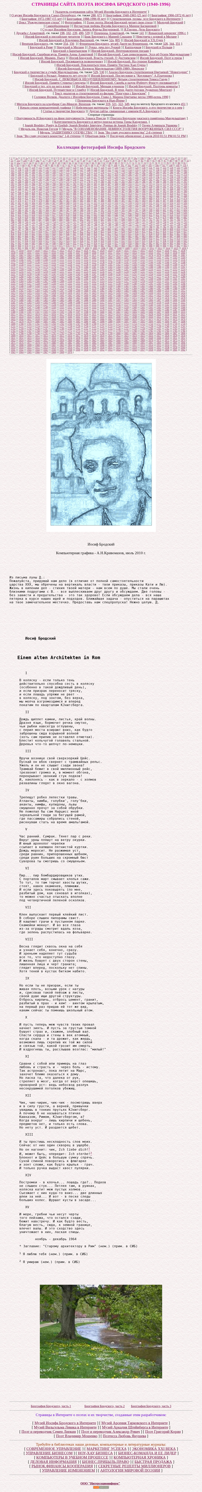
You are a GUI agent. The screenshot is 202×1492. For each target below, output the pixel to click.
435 (95, 196)
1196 (37, 269)
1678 (21, 321)
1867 (126, 340)
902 (95, 238)
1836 (53, 338)
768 (68, 227)
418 (157, 193)
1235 (175, 272)
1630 (167, 314)
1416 (37, 293)
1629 (158, 314)
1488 (86, 300)
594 (116, 210)
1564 (167, 307)
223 (68, 177)
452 (33, 198)
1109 (45, 260)
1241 (45, 274)
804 (137, 229)
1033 (142, 250)
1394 (37, 291)
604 (185, 210)
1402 (102, 291)
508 (61, 203)
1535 (110, 305)
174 (88, 172)
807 (157, 229)
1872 (167, 340)
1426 (118, 293)
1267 (78, 276)
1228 (118, 272)
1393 (29, 291)
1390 (183, 288)
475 (12, 201)
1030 (118, 250)
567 (109, 208)
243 (26, 179)
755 (157, 224)
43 (142, 160)
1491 (110, 300)
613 (68, 212)
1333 (78, 283)
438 (116, 196)
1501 (13, 302)
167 (40, 172)
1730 (86, 326)
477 (26, 201)
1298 (150, 279)
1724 (37, 326)
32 (72, 160)
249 (68, 179)
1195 (29, 269)
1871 (158, 340)
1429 (142, 293)
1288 (69, 279)
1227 (110, 272)
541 (109, 205)
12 (75, 158)
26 (31, 160)
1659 (45, 319)
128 (130, 167)
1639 (61, 317)
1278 (167, 276)
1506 (53, 302)
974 (54, 246)
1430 (150, 293)
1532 (86, 305)
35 (89, 160)
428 (47, 196)
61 (70, 163)
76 (156, 163)
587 (68, 210)
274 (61, 182)
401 (40, 193)
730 (164, 222)
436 (102, 196)
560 (61, 208)
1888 (118, 343)
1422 (86, 293)
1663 (78, 319)
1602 (118, 312)
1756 (118, 328)
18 (123, 158)
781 (157, 227)
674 (130, 217)
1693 (142, 321)
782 (164, 227)
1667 (110, 319)
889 (185, 236)
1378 (86, 288)
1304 (21, 281)
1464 (69, 298)
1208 (134, 269)
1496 (150, 300)
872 (68, 236)
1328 (37, 283)
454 (47, 198)
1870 (150, 340)
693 (88, 220)
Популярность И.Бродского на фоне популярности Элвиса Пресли (61, 118)
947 (47, 243)
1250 (118, 274)
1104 (183, 257)
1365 (158, 286)
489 (109, 201)
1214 (183, 269)
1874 (183, 340)
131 (150, 167)
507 (54, 203)
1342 (150, 283)
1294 (118, 279)
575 (164, 208)
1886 (102, 343)
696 (109, 220)
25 (12, 160)
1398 (69, 291)
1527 (45, 305)
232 (130, 177)
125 (109, 167)
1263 (45, 276)
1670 (134, 319)
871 (61, 236)
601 (164, 210)
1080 (167, 255)
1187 (142, 267)
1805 (158, 333)
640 (75, 215)
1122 (150, 260)
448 (185, 196)
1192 (183, 267)
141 (141, 33)
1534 (102, 305)
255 (109, 179)
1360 (118, 286)
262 (157, 179)
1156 (69, 264)
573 (150, 208)
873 (75, 236)
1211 (158, 269)
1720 (183, 324)
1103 (175, 257)
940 (178, 241)
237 (164, 177)
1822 (118, 335)
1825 (142, 335)
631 (12, 215)
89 (52, 165)
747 (102, 224)
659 (26, 217)
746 (95, 224)
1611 (13, 314)
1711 (110, 324)
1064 (37, 255)
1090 (69, 257)
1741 (175, 326)
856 (137, 234)
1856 (37, 340)
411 (109, 193)
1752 (86, 328)
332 (102, 186)
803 (130, 229)
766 (54, 227)
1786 (183, 331)
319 (108, 104)
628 (171, 212)
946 (40, 243)
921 (47, 241)
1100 (150, 257)
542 (116, 205)
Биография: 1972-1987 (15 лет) (42, 19)
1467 (94, 298)
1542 (167, 305)
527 (12, 205)
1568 (21, 309)
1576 (86, 309)
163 (12, 172)
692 (81, 220)
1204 (102, 269)
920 (40, 241)
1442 (69, 295)
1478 (183, 298)
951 (75, 243)
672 (116, 217)
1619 (78, 314)
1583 (142, 309)
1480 (21, 300)
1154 (53, 264)
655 (178, 215)
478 (33, 201)
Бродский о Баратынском (70, 50)
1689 (110, 321)
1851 (175, 338)
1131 (45, 262)
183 (150, 172)
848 (81, 234)
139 (26, 170)
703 (157, 220)
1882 (69, 343)
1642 (86, 317)
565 (95, 208)
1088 (53, 257)
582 (33, 210)
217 (26, 177)
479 (40, 201)
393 (164, 191)
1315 (110, 281)
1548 (37, 307)
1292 (102, 279)
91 (63, 165)
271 (40, 182)
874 (81, 236)
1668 (118, 319)
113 (26, 167)
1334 (86, 283)
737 (33, 224)
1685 (78, 321)
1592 (37, 312)
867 (33, 236)
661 (40, 217)
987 (144, 246)
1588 (183, 309)
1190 (167, 267)
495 (150, 201)
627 (164, 212)
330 (88, 186)
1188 (150, 267)
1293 (110, 279)
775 (116, 227)
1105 (13, 260)
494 (144, 201)
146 (75, 170)
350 (47, 189)
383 (95, 191)
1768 (37, 331)
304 (88, 184)
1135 (78, 262)
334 (116, 186)
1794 (69, 333)
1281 (13, 279)
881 (130, 236)
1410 (167, 291)
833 (157, 231)
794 (68, 229)
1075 (126, 255)
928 (95, 241)
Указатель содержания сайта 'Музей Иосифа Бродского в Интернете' (101, 11)
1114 (86, 260)
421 (178, 193)
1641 (78, 317)
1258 (183, 274)
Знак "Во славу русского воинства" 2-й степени (130, 132)
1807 (175, 333)
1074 (118, 255)
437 (109, 196)
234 (144, 177)
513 (95, 203)
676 (144, 217)
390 (144, 191)
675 (137, 217)
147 (81, 170)
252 (88, 179)
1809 (13, 335)
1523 (13, 305)
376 (47, 191)
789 (33, 229)
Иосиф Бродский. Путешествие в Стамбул (57, 90)
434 (88, 196)
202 (102, 175)
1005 (95, 248)
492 (130, 201)
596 (130, 210)
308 (116, 184)
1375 (61, 288)
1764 (183, 328)
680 (171, 217)
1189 (158, 267)
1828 (167, 335)
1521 (175, 302)
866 (26, 236)
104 (143, 165)
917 (19, 241)
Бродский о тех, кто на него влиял (47, 86)
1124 (167, 260)
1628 (150, 314)
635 (40, 215)
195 (54, 175)
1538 (134, 305)
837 (185, 231)
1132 (53, 262)
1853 (13, 340)
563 (81, 208)
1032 (134, 250)
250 (75, 179)
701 (144, 220)
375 (40, 191)
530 (101, 72)
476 (19, 201)
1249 (110, 274)
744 (81, 224)
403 (54, 193)
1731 (94, 326)
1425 (110, 293)
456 (61, 198)
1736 (134, 326)
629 (178, 212)
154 (130, 170)
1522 (183, 302)
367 (164, 189)
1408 (150, 291)
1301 (175, 279)
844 (54, 234)
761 (19, 227)
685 (26, 220)
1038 (183, 250)
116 (47, 167)
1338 (118, 283)
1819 (94, 335)
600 (157, 210)
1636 (37, 317)
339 (150, 186)
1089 (61, 257)
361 (123, 189)
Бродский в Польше (159, 47)
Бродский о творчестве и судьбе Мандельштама (46, 72)
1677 (13, 321)
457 (68, 198)
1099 (142, 257)
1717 (158, 324)
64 (87, 163)
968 (12, 246)
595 (123, 210)
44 (148, 160)
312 (144, 184)
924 (68, 241)
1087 (45, 257)
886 (164, 236)
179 (123, 172)
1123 (158, 260)
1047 (78, 253)
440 (130, 196)
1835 (45, 338)
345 (12, 189)
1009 (127, 248)
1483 (45, 300)
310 (130, 184)
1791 (45, 333)
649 (137, 215)
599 (150, 210)
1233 (158, 272)
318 (185, 184)
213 (178, 175)
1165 (142, 264)
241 (12, 179)
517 (123, 203)
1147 (175, 262)
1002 (70, 248)
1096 (118, 257)
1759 (142, 328)
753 (144, 224)
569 (123, 208)
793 (61, 229)
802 (123, 229)
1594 (53, 312)
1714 (134, 324)
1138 (102, 262)
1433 (175, 293)
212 (171, 175)
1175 (45, 267)
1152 (37, 264)
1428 (134, 293)
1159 (94, 264)
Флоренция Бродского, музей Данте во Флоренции (113, 43)
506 (47, 203)
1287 (61, 279)
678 (157, 217)
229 (109, 177)
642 (88, 215)
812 (12, 231)
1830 (183, 335)
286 (144, 182)
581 (26, 210)
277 (81, 182)
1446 (102, 295)
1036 (167, 250)
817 (47, 231)
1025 (78, 250)
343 (178, 186)
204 (116, 175)
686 (33, 220)
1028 (102, 250)
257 (123, 179)
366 (157, 189)
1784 (167, 331)
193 (40, 175)
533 (54, 205)
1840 (86, 338)
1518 (150, 302)
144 (61, 170)
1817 (78, 335)
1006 (103, 248)
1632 (183, 314)
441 (137, 196)
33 (78, 160)
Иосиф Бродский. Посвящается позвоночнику (72, 61)
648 (130, 215)
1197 (45, 269)
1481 (29, 300)
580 (19, 210)
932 (123, 241)
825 (102, 231)
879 (116, 236)
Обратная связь (95, 136)
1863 (94, 340)
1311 (78, 281)
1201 (78, 269)
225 (81, 177)
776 (123, 227)
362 (130, 189)
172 (75, 172)
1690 (118, 321)
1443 (78, 295)
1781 (142, 331)
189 (12, 175)
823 (88, 231)
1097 (126, 257)
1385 (142, 288)
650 (144, 215)
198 (62, 33)
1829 (175, 335)
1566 (183, 307)
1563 (158, 307)
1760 (150, 328)
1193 (13, 269)
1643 (94, 317)
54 (30, 163)
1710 (102, 324)
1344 (167, 283)
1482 (37, 300)
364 (144, 189)
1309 (61, 281)
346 (19, 189)
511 (81, 203)
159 (164, 170)
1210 (150, 269)
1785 (175, 331)
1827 (158, 335)
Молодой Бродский (170, 22)
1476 (167, 298)
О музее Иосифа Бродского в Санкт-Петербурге (43, 15)
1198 (53, 269)
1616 (53, 314)
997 (33, 248)
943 (19, 243)
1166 (150, 264)
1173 (29, 267)
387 (123, 191)
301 (68, 184)
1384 (134, 288)
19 (129, 158)
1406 (134, 291)
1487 (78, 300)
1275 (142, 276)
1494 (134, 300)
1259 (13, 276)
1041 (29, 253)
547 (150, 205)
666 (75, 217)
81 (184, 163)
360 (116, 189)
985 (130, 246)
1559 (126, 307)
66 (99, 163)
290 (171, 182)
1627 (142, 314)
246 (47, 179)
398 (19, 193)
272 (47, 182)
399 (26, 193)
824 (95, 231)
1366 (167, 286)
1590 (21, 312)
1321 (158, 281)
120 (75, 167)
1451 (142, 295)
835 (171, 231)
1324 (183, 281)
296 (33, 184)
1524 (21, 305)
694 (95, 220)
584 (47, 210)
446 (171, 196)
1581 (126, 309)
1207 (126, 269)
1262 (37, 276)
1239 (29, 274)
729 (157, 222)
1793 (61, 333)
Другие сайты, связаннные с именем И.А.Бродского (124, 111)
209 (150, 175)
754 (150, 224)
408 (88, 193)
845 (61, 234)
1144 (150, 262)
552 (185, 205)
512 (88, 203)
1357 (94, 286)
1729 (78, 326)
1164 (134, 264)
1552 (69, 307)
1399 (78, 291)
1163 (126, 264)
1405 (126, 291)
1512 (102, 302)
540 (102, 205)
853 (116, 234)
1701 (29, 324)
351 (178, 43)
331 (95, 186)
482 (61, 201)
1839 (78, 338)
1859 (61, 340)
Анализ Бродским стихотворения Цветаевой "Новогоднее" (148, 72)
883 (144, 236)
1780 (134, 331)
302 (75, 184)
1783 (158, 331)
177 (109, 172)
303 (81, 184)
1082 (183, 255)
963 (157, 243)
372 (19, 191)
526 (185, 203)
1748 (53, 328)
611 (54, 212)
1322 (167, 281)
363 (137, 189)
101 (122, 165)
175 (95, 172)
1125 (175, 260)
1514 (118, 302)
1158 (86, 264)
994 (12, 248)
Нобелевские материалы (92, 107)
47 (165, 160)
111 (12, 167)
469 (150, 198)
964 (164, 243)
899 (75, 238)
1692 (134, 321)
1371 (29, 288)
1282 (21, 279)
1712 (118, 324)
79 (173, 163)
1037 (175, 250)
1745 (29, 328)
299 (54, 184)
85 (29, 165)
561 (68, 208)
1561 (142, 307)
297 (40, 184)
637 (54, 215)
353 (68, 189)
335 (123, 186)
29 (55, 160)
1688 (102, 321)
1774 (86, 331)
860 (164, 234)
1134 (69, 262)
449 (12, 198)
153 (123, 170)
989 (157, 246)
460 (88, 198)
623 (137, 212)
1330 (53, 283)
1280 (183, 276)
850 (95, 234)
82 (12, 165)
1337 (110, 283)
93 (75, 165)
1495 (142, 300)
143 (54, 170)
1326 (21, 283)
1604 (134, 312)
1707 (78, 324)
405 (68, 193)
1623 (110, 314)
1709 (94, 324)
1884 (86, 343)
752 (137, 224)
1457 (13, 298)
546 (144, 205)
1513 (110, 302)
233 (137, 177)
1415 (29, 293)
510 (75, 203)
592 (102, 210)
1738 (150, 326)
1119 (126, 260)
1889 (126, 343)
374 (33, 191)
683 (12, 220)
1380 (102, 288)
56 (41, 163)
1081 (175, 255)
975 (61, 246)
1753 (94, 328)
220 (47, 177)
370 (185, 189)
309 (123, 184)
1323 (175, 281)
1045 (61, 253)
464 (116, 198)
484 (75, 201)
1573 (61, 309)
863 (185, 234)
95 (86, 165)
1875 (13, 343)
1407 (142, 291)
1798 (102, 333)
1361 (126, 286)
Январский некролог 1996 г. (167, 33)
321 (114, 104)
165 (26, 172)
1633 (13, 317)
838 (12, 234)
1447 (110, 295)
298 (47, 184)
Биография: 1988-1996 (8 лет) (86, 19)
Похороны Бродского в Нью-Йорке (101, 100)
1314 (102, 281)
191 (26, 175)
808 (164, 229)
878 (109, 236)
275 (68, 182)
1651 (158, 317)
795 (75, 229)
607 (26, 212)
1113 (78, 260)
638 (61, 215)
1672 (150, 319)
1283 (29, 279)
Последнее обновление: (148, 136)
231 (123, 177)
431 (68, 196)
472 (171, 198)
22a (172, 158)
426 (33, 196)
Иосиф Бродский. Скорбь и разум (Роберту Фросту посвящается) (133, 82)
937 (157, 241)
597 (137, 210)
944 (26, 243)
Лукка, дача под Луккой (104, 47)
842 (40, 234)
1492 (118, 300)
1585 (158, 309)
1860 (69, 340)
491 (123, 201)
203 (109, 175)
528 (19, 205)
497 (164, 201)
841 (33, 234)
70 (122, 163)
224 (75, 177)
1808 (183, 333)
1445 (94, 295)
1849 (158, 338)
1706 (69, 324)
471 (164, 198)
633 (26, 215)
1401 (94, 291)
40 (125, 160)
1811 (29, 335)
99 (109, 165)
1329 (45, 283)
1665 (94, 319)
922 (54, 241)
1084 (21, 257)
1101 (158, 257)
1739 (158, 326)
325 (54, 186)
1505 (45, 302)
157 (150, 170)
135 (178, 167)
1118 (118, 260)
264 (171, 179)
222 (61, 177)
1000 (54, 248)
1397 (61, 291)
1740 (167, 326)
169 (54, 172)
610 (47, 212)
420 (171, 193)
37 (101, 160)
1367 (175, 286)
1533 (94, 305)
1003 (79, 248)
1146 (167, 262)
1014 (168, 248)
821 (75, 231)
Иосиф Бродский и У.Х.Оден (143, 40)
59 (59, 163)
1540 (150, 305)
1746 (37, 328)
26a (37, 160)
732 (178, 222)
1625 (126, 314)
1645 (110, 317)
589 (81, 210)
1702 (37, 324)
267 (12, 182)
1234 (167, 272)
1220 (53, 272)
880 (123, 236)
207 (137, 175)
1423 (94, 293)
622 (130, 212)
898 (68, 238)
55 (36, 163)
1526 (37, 305)
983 (116, 246)
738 (40, 224)
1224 (86, 272)
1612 (21, 314)
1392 (21, 291)
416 (144, 193)
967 (185, 243)
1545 (13, 307)
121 (81, 167)
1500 (183, 300)
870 (54, 236)
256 (116, 179)
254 (102, 179)
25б (25, 160)
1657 (29, 319)
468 (144, 198)
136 (185, 167)
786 (12, 229)
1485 (61, 300)
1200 (69, 269)
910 (150, 238)
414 (130, 193)
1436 (21, 295)
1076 (134, 255)
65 (93, 163)
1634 (21, 317)
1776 (102, 331)
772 (95, 227)
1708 (86, 324)
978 (81, 246)
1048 (86, 253)
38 (113, 160)
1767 (29, 331)
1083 (13, 257)
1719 (175, 324)
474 (185, 198)
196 (61, 175)
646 (116, 215)
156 (144, 170)
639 (68, 215)
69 (116, 163)
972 (40, 246)
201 (95, 175)
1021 (45, 250)
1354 (69, 286)
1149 (13, 264)
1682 (53, 321)
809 (171, 229)
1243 (61, 274)
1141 (126, 262)
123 (95, 167)
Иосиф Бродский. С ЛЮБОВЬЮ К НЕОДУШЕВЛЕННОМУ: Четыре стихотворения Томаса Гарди (101, 79)
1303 (13, 281)
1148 (183, 262)
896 (54, 238)
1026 (86, 250)
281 (109, 182)
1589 (13, 312)
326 (61, 186)
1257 (175, 274)
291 (178, 182)
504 (33, 203)
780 (150, 227)
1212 (167, 269)
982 (109, 246)
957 (116, 243)
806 (150, 229)
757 (171, 224)
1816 (69, 335)
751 (130, 224)
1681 (45, 321)
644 (102, 215)
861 (171, 234)
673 (123, 217)
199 (81, 175)
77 (162, 163)
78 (167, 163)
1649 (142, 317)
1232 (150, 272)
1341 (142, 283)
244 (33, 179)
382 (88, 191)
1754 (102, 328)
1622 (102, 314)
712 (40, 222)
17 (117, 158)
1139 (110, 262)
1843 (110, 338)
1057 (158, 253)
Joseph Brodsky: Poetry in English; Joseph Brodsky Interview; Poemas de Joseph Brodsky (81, 125)
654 (171, 215)
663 (54, 217)
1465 (78, 298)
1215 (13, 272)
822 (81, 231)
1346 (183, 283)
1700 (21, 324)
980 (95, 246)
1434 (183, 293)
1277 (158, 276)
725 (130, 222)
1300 (167, 279)
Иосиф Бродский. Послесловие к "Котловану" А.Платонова (131, 75)
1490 (102, 300)
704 (164, 220)
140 (33, 170)
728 (150, 222)
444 (157, 196)
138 (19, 170)
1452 (150, 295)
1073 (110, 255)
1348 (21, 286)
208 (144, 175)
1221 (61, 272)
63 (81, 163)
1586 (167, 309)
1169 (175, 264)
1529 (61, 305)
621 (123, 212)
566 (102, 208)
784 (178, 227)
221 (54, 177)
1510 (86, 302)
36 (95, 160)
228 (102, 177)
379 (68, 191)
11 (69, 158)
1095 (110, 257)
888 (178, 236)
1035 (158, 250)
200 (88, 175)
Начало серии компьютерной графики (45, 107)
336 (130, 186)
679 (164, 217)
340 (157, 186)
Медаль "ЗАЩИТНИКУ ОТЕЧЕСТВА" (67, 132)
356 (71, 43)
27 (44, 160)
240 (185, 177)
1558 (118, 307)
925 (75, 241)
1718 (167, 324)
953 (88, 243)
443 (150, 196)
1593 (45, 312)
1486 (69, 300)
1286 (53, 279)
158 (157, 170)
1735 (126, 326)
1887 (110, 343)
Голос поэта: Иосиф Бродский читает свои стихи (120, 22)
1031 (126, 250)
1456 (183, 295)
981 (102, 246)
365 (150, 189)
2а (26, 158)
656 (185, 215)
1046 (69, 253)
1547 (29, 307)
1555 (94, 307)
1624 (118, 314)
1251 (126, 274)
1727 (61, 326)
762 (26, 227)
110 (184, 165)
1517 (142, 302)
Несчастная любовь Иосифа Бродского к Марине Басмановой (115, 26)
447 (178, 196)
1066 (53, 255)
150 (102, 170)
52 (12, 163)
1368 (183, 286)
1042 (37, 253)
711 (33, 222)
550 (171, 205)
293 (12, 184)
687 (40, 220)
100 (115, 165)
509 (68, 203)
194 (47, 175)
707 (185, 220)
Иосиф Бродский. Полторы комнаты (153, 86)
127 (123, 167)
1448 (118, 295)
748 (109, 224)
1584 (150, 309)
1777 (110, 331)
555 (26, 208)
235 (150, 177)
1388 (167, 288)
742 (68, 224)
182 (144, 172)
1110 (53, 260)
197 (68, 175)
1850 (167, 338)
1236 (183, 272)
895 (47, 238)
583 (40, 210)
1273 (126, 276)
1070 (86, 255)
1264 (53, 276)
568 (116, 208)
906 (123, 238)
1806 (167, 333)
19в (149, 158)
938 (164, 241)
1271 (110, 276)
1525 (29, 305)
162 (185, 170)
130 (144, 167)
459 (81, 198)
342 (171, 186)
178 (116, 172)
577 (178, 208)
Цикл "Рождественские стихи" (39, 22)
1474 (150, 298)
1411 (175, 291)
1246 (86, 274)
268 (19, 182)
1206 (118, 269)
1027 (94, 250)
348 (33, 189)
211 (164, 175)
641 (81, 215)
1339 (126, 283)
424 (19, 196)
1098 (134, 257)
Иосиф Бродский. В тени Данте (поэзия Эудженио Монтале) (131, 90)
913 (171, 238)
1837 (61, 338)
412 (116, 193)
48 (170, 160)
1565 (175, 307)
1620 (86, 314)
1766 (21, 331)
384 (102, 191)
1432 (167, 293)
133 (164, 167)
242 (19, 179)
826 (109, 231)
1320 (150, 281)
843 (47, 234)
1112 (69, 260)
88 (46, 165)
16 (112, 158)
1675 (175, 319)
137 (12, 170)
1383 (126, 288)
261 (150, 179)
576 (171, 208)
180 (130, 172)
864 (12, 236)
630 (185, 212)
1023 (61, 250)
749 (116, 224)
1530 (69, 305)
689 (61, 220)
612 (61, 212)
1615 (45, 314)
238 (171, 177)
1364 (150, 286)
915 (185, 238)
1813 (45, 335)
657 (12, 217)
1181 (94, 267)
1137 (94, 262)
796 (81, 229)
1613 (29, 314)
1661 (61, 319)
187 (178, 172)
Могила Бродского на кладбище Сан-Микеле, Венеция (53, 104)
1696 (167, 321)
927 (88, 241)
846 (68, 234)
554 (19, 208)
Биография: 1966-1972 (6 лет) (171, 15)
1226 (102, 272)
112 (19, 167)
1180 (86, 267)
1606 (150, 312)
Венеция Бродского (35, 43)
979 (88, 246)
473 (178, 198)
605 (12, 212)
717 (75, 222)
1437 (29, 295)
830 (137, 231)
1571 (45, 309)
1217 (29, 272)
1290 (86, 279)
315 (164, 184)
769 (75, 227)
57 (47, 163)
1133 (61, 262)
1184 (118, 267)
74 (144, 163)
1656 (21, 319)
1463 (61, 298)
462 (102, 198)
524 (171, 203)
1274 (134, 276)
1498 (167, 300)
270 (33, 182)
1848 (150, 338)
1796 (86, 333)
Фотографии (73, 22)
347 (26, 189)
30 (61, 160)
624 (144, 212)
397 (12, 193)
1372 (37, 288)
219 (40, 177)
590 (88, 210)
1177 (61, 267)
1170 (183, 264)
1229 (126, 272)
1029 (110, 250)
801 (116, 229)
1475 (158, 298)
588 (75, 210)
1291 (94, 279)
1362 (134, 286)
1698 (183, 321)
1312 (86, 281)
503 (26, 203)
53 (24, 163)
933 (130, 241)
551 (178, 205)
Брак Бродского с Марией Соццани (108, 36)
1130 (37, 262)
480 (47, 201)
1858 (53, 340)
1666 (102, 319)
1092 (86, 257)
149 (95, 170)
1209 (142, 269)
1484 (53, 300)
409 (95, 193)
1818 (86, 335)
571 (137, 208)
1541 (158, 305)
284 (130, 182)
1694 (150, 321)
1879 (45, 343)
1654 (183, 317)
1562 (150, 307)
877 (102, 236)
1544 (183, 305)
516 (116, 203)
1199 (61, 269)
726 (137, 222)
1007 (111, 248)
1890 (134, 343)
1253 (142, 274)
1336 (102, 283)
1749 (61, 328)
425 (26, 196)
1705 (61, 324)
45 (153, 160)
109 (178, 165)
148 (88, 170)
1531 (78, 305)
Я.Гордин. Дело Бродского (142, 29)
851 (102, 234)
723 (116, 222)
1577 (94, 309)
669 (95, 217)
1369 (13, 288)
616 (88, 212)
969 (19, 246)
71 (127, 163)
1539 (142, 305)
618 (102, 212)
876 (95, 236)
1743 (13, 328)
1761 (158, 328)
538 (88, 205)
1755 (110, 328)
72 (133, 163)
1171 (13, 267)
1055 (142, 253)
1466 (86, 298)
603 (178, 210)
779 (144, 227)
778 (137, 227)
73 (139, 163)
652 (157, 215)
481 (54, 201)
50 (182, 160)
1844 (118, 338)
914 (178, 238)
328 (165, 43)
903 (102, 238)
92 (69, 165)
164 (19, 172)
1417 (45, 293)
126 (116, 167)
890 (12, 238)
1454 (167, 295)
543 (123, 205)
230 (116, 177)
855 (130, 234)
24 (184, 158)
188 (185, 172)
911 (157, 238)
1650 (150, 317)
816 (40, 231)
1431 (158, 293)
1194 (21, 269)
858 (150, 234)
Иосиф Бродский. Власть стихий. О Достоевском (102, 58)
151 (109, 170)
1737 (142, 326)
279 (95, 182)
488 (102, 201)
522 (157, 203)
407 (81, 193)
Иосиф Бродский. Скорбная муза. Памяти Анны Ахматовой (52, 54)
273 (54, 182)
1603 (126, 312)
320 (19, 186)
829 (130, 231)
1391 (13, 291)
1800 (118, 333)
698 (123, 220)
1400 (86, 291)
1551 (61, 307)
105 (150, 165)
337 (137, 186)
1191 (175, 267)
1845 (126, 338)
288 (93, 15)
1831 (13, 338)
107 (164, 165)
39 (119, 160)
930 (109, 241)
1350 (37, 286)
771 (88, 227)
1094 (102, 257)
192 (33, 175)
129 (137, 167)
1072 (102, 255)
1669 (126, 319)
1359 (110, 286)
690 (68, 220)
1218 (37, 272)
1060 (183, 253)
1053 (126, 253)
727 (144, 222)
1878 (37, 343)
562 (75, 208)
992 (178, 246)
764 (40, 227)
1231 (142, 272)
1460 (37, 298)
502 (19, 203)
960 (137, 243)
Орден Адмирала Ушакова (159, 125)
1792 (53, 333)
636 (47, 215)
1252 (134, 274)
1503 (29, 302)
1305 (29, 281)
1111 (61, 260)
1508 (69, 302)
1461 (45, 298)
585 (54, 210)
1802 (134, 333)
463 (109, 198)
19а (135, 158)
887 (171, 236)
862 (178, 234)
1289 (78, 279)
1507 (61, 302)
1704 (53, 324)
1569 (29, 309)
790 (40, 229)
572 (144, 208)
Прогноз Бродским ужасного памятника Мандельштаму (148, 118)
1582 (134, 309)
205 (123, 175)
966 (178, 243)
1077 (142, 255)
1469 (110, 298)
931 (116, 241)
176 (102, 172)
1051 (110, 253)
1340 (134, 283)
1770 (53, 331)
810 (178, 229)
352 (61, 189)
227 (95, 177)
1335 (94, 283)
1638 (53, 317)
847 (75, 234)
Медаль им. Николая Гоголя (39, 129)
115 (40, 167)
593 (109, 210)
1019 (29, 250)
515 (109, 203)
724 (123, 222)
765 (47, 227)
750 (123, 224)
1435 (13, 295)
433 (81, 196)
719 (88, 222)
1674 (167, 319)
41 (130, 160)
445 (164, 196)
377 (54, 191)
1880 (53, 343)
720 (95, 222)
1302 (183, 279)
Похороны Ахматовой (109, 33)
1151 (29, 264)
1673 (158, 319)
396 (185, 191)
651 (150, 215)
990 (164, 246)
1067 (61, 255)
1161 (110, 264)
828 (123, 231)
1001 (62, 248)
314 (157, 184)
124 (102, 167)
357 (95, 189)
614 (75, 212)
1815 (61, 335)
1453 (158, 295)
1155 (61, 264)
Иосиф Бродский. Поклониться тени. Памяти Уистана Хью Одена (101, 65)
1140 (118, 262)
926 (81, 241)
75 (150, 163)
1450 (134, 295)
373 (26, 191)
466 (130, 198)
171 (68, 172)
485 (81, 201)
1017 (13, 250)
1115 (94, 260)
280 (102, 182)
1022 (53, 250)
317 (178, 184)
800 (109, 229)
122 (88, 167)
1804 (150, 333)
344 (171, 43)
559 (54, 208)
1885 (94, 343)
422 (185, 193)
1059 (175, 253)
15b (105, 158)
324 (47, 186)
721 (102, 222)
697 (116, 220)
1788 (21, 333)
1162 (118, 264)
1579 (110, 309)
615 (81, 212)
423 (12, 196)
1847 (142, 338)
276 (75, 182)
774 (109, 227)
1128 (21, 262)
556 (33, 208)
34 (84, 160)
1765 (13, 331)
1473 (142, 298)
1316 (118, 281)
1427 (126, 293)
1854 (21, 340)
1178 (69, 267)
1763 (175, 328)
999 (47, 248)
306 (102, 184)
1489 (94, 300)
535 (68, 205)
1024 (69, 250)
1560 (134, 307)
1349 (29, 286)
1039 (13, 253)
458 (75, 198)
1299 (158, 279)
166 (33, 172)
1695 (158, 321)
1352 (53, 286)
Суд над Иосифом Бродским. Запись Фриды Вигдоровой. (81, 29)
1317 (126, 281)
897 (61, 238)
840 (26, 234)
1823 (126, 335)
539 (87, 33)
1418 (53, 293)
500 (185, 201)
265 (178, 179)
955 (102, 243)
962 (150, 243)
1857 (45, 340)
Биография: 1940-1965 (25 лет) (126, 15)
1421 (78, 293)
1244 (69, 274)
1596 (69, 312)
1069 (78, 255)
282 (116, 182)
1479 (13, 300)
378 (61, 191)
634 (33, 215)
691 (75, 220)
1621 (94, 314)
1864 (102, 340)
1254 (150, 274)
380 (75, 191)
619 (109, 212)
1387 (158, 288)
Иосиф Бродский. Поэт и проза (161, 58)
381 (81, 191)
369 (178, 189)
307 (109, 184)
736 (26, 224)
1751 (78, 328)
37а (107, 160)
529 (95, 72)
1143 (142, 262)
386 (116, 191)
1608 (167, 312)
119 (68, 167)
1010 (135, 248)
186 (171, 172)
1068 (69, 255)
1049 (94, 253)
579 (12, 210)
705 (171, 220)
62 (76, 163)
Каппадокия (133, 47)
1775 (94, 331)
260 (144, 179)
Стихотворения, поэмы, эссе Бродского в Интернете (145, 19)
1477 (175, 298)
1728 (69, 326)
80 (179, 163)
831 (144, 231)
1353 (61, 286)
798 (95, 229)
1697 (175, 321)
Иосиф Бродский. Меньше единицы (100, 86)
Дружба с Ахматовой (30, 33)
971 (33, 246)
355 (81, 189)
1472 (134, 298)
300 (61, 184)
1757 (126, 328)
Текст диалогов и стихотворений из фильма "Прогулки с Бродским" (101, 93)
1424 (102, 293)
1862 (86, 340)
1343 (158, 283)
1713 (126, 324)
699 (130, 220)
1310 (69, 281)
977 (75, 246)
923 (61, 241)
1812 (37, 335)
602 (171, 210)
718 (81, 222)
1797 (94, 333)
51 (188, 160)
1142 (134, 262)
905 (116, 238)
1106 (21, 260)
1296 (134, 279)
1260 (21, 276)
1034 (150, 250)
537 (81, 205)
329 (81, 186)
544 (130, 205)
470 (157, 198)
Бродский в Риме (41, 47)
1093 (94, 257)
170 (61, 172)
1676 (183, 319)
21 (161, 158)
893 (33, 238)
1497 (158, 300)
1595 (61, 312)
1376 (69, 288)
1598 (86, 312)
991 (171, 246)
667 (81, 217)
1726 (53, 326)
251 (81, 179)
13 (81, 158)
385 (109, 191)
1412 (183, 291)
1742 (183, 326)
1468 (102, 298)
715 (61, 222)
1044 (53, 253)
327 (68, 186)
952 (81, 243)
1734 (118, 326)
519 (137, 203)
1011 (143, 248)
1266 (69, 276)
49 (176, 160)
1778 (118, 331)
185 (164, 172)
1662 (69, 319)
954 (95, 243)
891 (19, 238)
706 (178, 220)
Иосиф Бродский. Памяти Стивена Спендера (55, 82)
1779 (126, 331)
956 (109, 243)
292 (185, 182)
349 (126, 104)
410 (102, 193)
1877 (29, 343)
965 (171, 243)
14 (87, 158)
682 (185, 217)
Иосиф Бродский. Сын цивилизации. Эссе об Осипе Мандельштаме (144, 54)
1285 (45, 279)
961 (144, 243)
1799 (110, 333)
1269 (94, 276)
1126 (183, 260)
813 (19, 231)
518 (130, 203)
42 (136, 160)
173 (81, 172)
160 (171, 170)
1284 (37, 279)
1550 (53, 307)
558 (47, 208)
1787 (13, 333)
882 (137, 236)
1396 (53, 291)
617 (95, 212)
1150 (21, 264)
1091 (78, 257)
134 (171, 167)
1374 (53, 288)
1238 (21, 274)
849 (88, 234)
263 (164, 179)
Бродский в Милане (70, 47)
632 (19, 215)
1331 (61, 283)
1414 (21, 293)
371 (12, 191)
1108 (37, 260)
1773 (78, 331)
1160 (102, 264)
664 (61, 217)
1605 (142, 312)
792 (54, 229)
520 (144, 203)
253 (95, 179)
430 (61, 196)
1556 (102, 307)
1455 (175, 295)
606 (19, 212)
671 (99, 15)
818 (54, 231)
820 (68, 231)
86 (35, 165)
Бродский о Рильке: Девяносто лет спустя (58, 75)
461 (95, 198)
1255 (158, 274)
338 (144, 186)
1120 (134, 260)
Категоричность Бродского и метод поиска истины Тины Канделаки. (101, 121)
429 (54, 196)
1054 (134, 253)
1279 (175, 276)
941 (185, 241)
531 (40, 205)
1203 (94, 269)
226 (88, 177)
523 (164, 203)
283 (123, 182)
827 (116, 231)
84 (23, 165)
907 (130, 238)
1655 (13, 319)
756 (164, 224)
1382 (118, 288)
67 (104, 163)
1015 (176, 248)
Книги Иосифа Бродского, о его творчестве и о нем (147, 107)
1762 (167, 328)
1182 (102, 267)
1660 (53, 319)
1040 (21, 253)
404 (61, 193)
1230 (134, 272)
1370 (21, 288)
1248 (102, 274)
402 (47, 193)
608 (33, 212)
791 (47, 229)
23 (179, 158)
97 (98, 165)
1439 (45, 295)
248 (61, 179)
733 (185, 222)
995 (19, 248)
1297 (142, 279)
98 (103, 165)
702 (150, 220)
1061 (13, 255)
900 (81, 238)
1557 (110, 307)
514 (102, 203)
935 (144, 241)
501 (12, 203)
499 (178, 201)
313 (150, 184)
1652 (167, 317)
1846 (134, 338)
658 (19, 217)
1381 (110, 288)
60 (64, 163)
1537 (126, 305)
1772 (69, 331)
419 (164, 193)
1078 (150, 255)
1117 (110, 260)
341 (164, 186)
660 (33, 217)
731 (171, 222)
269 (26, 182)
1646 (118, 317)
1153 (45, 264)
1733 (110, 326)
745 (88, 224)
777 (130, 227)
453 (40, 198)
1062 (21, 255)
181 (137, 172)
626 (157, 212)
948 (54, 243)
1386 (150, 288)
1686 (86, 321)
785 (185, 227)
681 (178, 217)
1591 (29, 312)
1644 (102, 317)
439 (123, 196)
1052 (118, 253)
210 (157, 175)
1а (16, 158)
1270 (102, 276)
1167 (158, 264)
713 (47, 222)
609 (40, 212)
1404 (118, 291)
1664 (86, 319)
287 (150, 182)
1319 (142, 281)
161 (178, 170)
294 (19, 184)
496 (157, 201)
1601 (110, 312)
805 (117, 40)
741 (61, 224)
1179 (78, 267)
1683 (61, 321)
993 (185, 246)
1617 (61, 314)
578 (185, 208)
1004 (87, 248)
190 (19, 175)
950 (68, 243)
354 (65, 43)
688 (47, 220)
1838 (69, 338)
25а (18, 160)
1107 (29, 260)
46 (159, 160)
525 (178, 203)
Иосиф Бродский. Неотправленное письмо (120, 50)
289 (164, 182)
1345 (175, 283)
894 (40, 238)
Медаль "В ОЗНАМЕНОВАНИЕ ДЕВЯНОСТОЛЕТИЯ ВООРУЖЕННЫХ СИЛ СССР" (122, 129)
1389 (175, 288)
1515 (126, 302)
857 (144, 234)
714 (54, 222)
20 (155, 158)
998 (40, 248)
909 (144, 238)
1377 (78, 288)
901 (88, 238)
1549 (45, 307)
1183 (110, 267)
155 (137, 170)
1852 (183, 338)
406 (75, 193)
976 (68, 246)
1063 (29, 255)
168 (47, 172)
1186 (134, 267)
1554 (86, 307)
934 (137, 241)
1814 (53, 335)
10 (64, 158)
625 (150, 212)
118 (61, 167)
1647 (126, 317)
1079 (158, 255)
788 (26, 229)
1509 (78, 302)
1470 (118, 298)
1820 (102, 335)
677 (150, 217)
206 (130, 175)
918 (26, 241)
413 (123, 193)
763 (33, 227)
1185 (126, 267)
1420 (69, 293)
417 (150, 193)
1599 (94, 312)
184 (157, 172)
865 (19, 236)
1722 (21, 326)
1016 (184, 248)
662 (47, 217)
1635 (29, 317)
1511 (94, 302)
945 (33, 243)
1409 (158, 291)
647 (123, 215)
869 (47, 236)
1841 (94, 338)
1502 (21, 302)
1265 (61, 276)
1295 (126, 279)
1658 (37, 319)
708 (12, 222)
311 (137, 184)
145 (68, 170)
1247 (94, 274)
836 (178, 231)
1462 (53, 298)
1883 (78, 343)
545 (137, 205)
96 (92, 165)
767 (61, 227)
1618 (69, 314)
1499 (175, 300)
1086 (37, 257)
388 (130, 191)
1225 (94, 272)
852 (109, 234)
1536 (118, 305)
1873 (175, 340)
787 (19, 229)
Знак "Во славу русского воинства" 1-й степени (48, 136)
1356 (86, 286)
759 (185, 224)
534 (61, 205)
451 (183, 104)
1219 (45, 272)
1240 (37, 274)
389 (137, 191)
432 (75, 196)
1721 (13, 326)
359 (109, 189)
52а (111, 40)
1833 (29, 338)
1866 (118, 340)
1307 (45, 281)
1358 (102, 286)
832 (150, 231)
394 (171, 191)
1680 (37, 321)
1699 (13, 324)
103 (136, 165)
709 (19, 222)
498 (171, 201)
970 (26, 246)
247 (54, 179)
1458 (21, 298)
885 (157, 236)
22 (166, 158)
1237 (13, 274)
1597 (78, 312)
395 (178, 191)
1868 (134, 340)
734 (12, 224)
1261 (29, 276)
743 (75, 224)
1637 (45, 317)
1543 (175, 305)
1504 (37, 302)
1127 (13, 262)
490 (81, 33)
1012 (151, 248)
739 (47, 224)
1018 (21, 250)
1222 (69, 272)
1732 (102, 326)
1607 (158, 312)
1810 (21, 335)
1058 (167, 253)
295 (26, 184)
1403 (110, 291)
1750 (69, 328)
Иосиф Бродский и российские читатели (52, 36)
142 (47, 170)
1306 (37, 281)
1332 (69, 283)
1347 (13, 286)
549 (164, 205)
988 (150, 246)
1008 (119, 248)
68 (110, 163)
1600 (102, 312)
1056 (150, 253)
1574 (69, 309)
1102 (167, 257)
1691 (126, 321)
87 (40, 165)
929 (102, 241)
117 (54, 167)
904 (109, 238)
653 (164, 215)
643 (95, 215)
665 (68, 217)
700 (137, 220)
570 (130, 208)
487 (95, 201)
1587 (175, 309)
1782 (150, 331)
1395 (45, 291)
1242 (53, 274)
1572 (53, 309)
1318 (134, 281)
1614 (37, 314)
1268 (86, 276)
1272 (118, 276)
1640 (69, 317)
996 (26, 248)
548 (157, 205)
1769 (45, 331)
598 (144, 210)
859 (157, 234)
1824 (134, 335)
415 (137, 193)
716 (68, 222)
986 (137, 246)
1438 (37, 295)
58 (53, 163)
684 (19, 220)
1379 (94, 288)
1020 (37, 250)
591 (95, 210)
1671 (142, 319)
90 (58, 165)
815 (33, 231)
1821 (110, 335)
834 (164, 231)
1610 (183, 312)
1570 (37, 309)
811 (185, 229)
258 (130, 179)
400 (33, 193)
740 (54, 224)
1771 (61, 331)
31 (66, 160)
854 (123, 234)
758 (178, 224)
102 (68, 33)
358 (102, 189)
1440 (53, 295)
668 (88, 217)
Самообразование (57, 26)
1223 (78, 272)
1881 (61, 343)
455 (54, 198)
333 (109, 186)
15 (92, 158)
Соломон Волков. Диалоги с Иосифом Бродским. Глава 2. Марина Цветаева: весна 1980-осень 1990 (101, 97)
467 (137, 198)
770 (81, 227)
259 (137, 179)
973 (47, 246)
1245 (78, 274)
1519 (158, 302)
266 (185, 179)
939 (171, 241)
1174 (37, 267)
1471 (126, 298)
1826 (150, 335)
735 (19, 224)
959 (130, 243)
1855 (29, 340)
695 (102, 220)
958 (123, 243)
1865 (110, 340)
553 (12, 208)
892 (26, 238)
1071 (94, 255)
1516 (134, 302)
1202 (86, 269)
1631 (175, 314)
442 (144, 196)
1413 (13, 293)
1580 (118, 309)
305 (95, 184)
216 (19, 177)
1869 (142, 340)
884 (150, 236)
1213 (175, 269)
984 (123, 246)
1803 (142, 333)
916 (12, 241)
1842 (102, 338)
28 (49, 160)
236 (157, 177)
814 (26, 231)
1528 (53, 305)
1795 (78, 333)
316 (171, 184)
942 (12, 243)
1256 (167, 274)
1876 (21, 343)
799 (102, 229)
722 (109, 222)
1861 (78, 340)
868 (40, 236)
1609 (175, 312)
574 (157, 208)
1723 (29, 326)
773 (102, 227)
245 (40, 179)
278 (88, 182)
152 (116, 170)
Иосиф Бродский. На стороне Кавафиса (134, 61)
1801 (126, 333)
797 (88, 229)
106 (157, 165)
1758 (134, 328)
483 (68, 201)
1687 (94, 321)
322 (120, 104)
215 (12, 177)
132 (157, 167)
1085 (29, 257)
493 (137, 201)
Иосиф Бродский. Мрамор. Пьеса (42, 58)
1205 (110, 269)
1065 (45, 255)
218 (33, 177)
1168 (167, 264)
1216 (21, 272)
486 (88, 201)
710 (26, 222)
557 (40, 208)
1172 (21, 267)
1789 (29, 333)
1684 (69, 321)
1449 (126, 295)
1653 (175, 317)
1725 (45, 326)
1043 (45, 253)
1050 (102, 253)
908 (137, 238)
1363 (142, 286)
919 (33, 241)
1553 (78, 307)
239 (74, 33)
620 (116, 212)
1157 (78, 264)
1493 (126, 300)
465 (123, 198)
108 (171, 165)
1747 (45, 328)
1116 (102, 260)
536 (75, 205)
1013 (159, 248)
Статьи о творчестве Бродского (64, 111)
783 (171, 227)
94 (80, 165)
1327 (29, 283)
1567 (13, 309)
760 (12, 227)
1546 (21, 307)
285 (137, 182)
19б (142, 158)
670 (102, 217)
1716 (150, 324)
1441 (61, 295)
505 (40, 203)
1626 (134, 314)
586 (61, 210)
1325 (13, 283)
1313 (94, 281)
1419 (61, 293)
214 (185, 175)
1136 (86, 262)
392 (157, 191)
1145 (158, 262)
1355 (78, 286)
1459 (29, 298)
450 (19, 198)
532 (47, 205)
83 (18, 165)
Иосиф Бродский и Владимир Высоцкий (66, 40)
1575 (78, 309)
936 (150, 241)
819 (61, 231)
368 (171, 189)
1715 (142, 324)
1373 (45, 288)
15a (98, 158)
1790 (37, 333)
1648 (134, 317)
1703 (45, 324)
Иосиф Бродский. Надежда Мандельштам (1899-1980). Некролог (101, 68)
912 (164, 238)
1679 (29, 321)
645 (109, 215)
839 (19, 234)
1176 (53, 267)
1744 (21, 328)
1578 (102, 309)
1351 (45, 286)
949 (61, 243)
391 (150, 191)
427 (40, 196)
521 (150, 203)
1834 (37, 338)
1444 (86, 295)
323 (40, 186)
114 (33, 167)
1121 (142, 260)
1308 (53, 281)
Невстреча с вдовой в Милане (156, 36)
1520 (167, 302)
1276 (150, 276)
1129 (29, 262)
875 (88, 236)
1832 (21, 338)
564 (88, 208)
